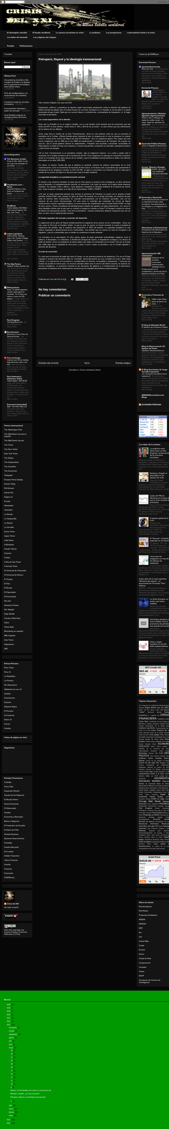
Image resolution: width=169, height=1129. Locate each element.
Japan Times (9, 536)
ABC (6, 649)
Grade (141, 945)
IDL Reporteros (10, 685)
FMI (156, 753)
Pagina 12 (8, 497)
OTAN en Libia (157, 799)
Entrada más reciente (48, 363)
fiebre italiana (152, 844)
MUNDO (156, 781)
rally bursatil (161, 848)
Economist (8, 873)
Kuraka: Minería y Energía (153, 167)
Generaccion (9, 698)
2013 (9, 1025)
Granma (7, 553)
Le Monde (8, 514)
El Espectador (10, 592)
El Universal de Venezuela (15, 570)
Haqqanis (163, 763)
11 (12, 1081)
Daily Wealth (9, 614)
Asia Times (8, 640)
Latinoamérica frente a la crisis (141, 33)
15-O (140, 705)
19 (12, 1064)
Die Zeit (7, 601)
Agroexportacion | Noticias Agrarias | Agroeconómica (154, 114)
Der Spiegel (9, 609)
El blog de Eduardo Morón (153, 325)
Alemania (162, 705)
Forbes (7, 558)
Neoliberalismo (158, 792)
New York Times (11, 454)
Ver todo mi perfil (11, 907)
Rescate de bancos (146, 821)
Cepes (141, 971)
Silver (142, 432)
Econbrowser (13, 332)
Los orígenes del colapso (44, 37)
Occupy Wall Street (150, 801)
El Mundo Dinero (11, 799)
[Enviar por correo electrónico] (77, 279)
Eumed (142, 950)
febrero (12, 1112)
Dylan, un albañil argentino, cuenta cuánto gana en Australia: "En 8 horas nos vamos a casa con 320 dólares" (17, 294)
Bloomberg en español (13, 631)
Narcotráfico (148, 792)
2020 (9, 1005)
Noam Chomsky (151, 794)
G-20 (161, 753)
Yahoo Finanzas (11, 860)
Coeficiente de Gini (155, 721)
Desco (141, 954)
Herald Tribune (10, 549)
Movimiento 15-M (155, 788)
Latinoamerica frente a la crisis (151, 774)
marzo (11, 1109)
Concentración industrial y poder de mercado (15, 109)
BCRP (141, 976)
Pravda (7, 501)
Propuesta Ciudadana (148, 915)
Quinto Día (8, 493)
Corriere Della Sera (12, 618)
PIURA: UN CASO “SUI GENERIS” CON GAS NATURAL (160, 171)
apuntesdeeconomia (151, 67)
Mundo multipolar (149, 790)
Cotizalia (7, 782)
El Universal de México (13, 575)
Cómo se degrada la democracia (154, 146)
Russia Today (9, 484)
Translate (8, 54)
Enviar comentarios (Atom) (90, 370)
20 (12, 1061)
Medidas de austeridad (147, 783)
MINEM (142, 919)
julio (10, 1041)
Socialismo (142, 835)
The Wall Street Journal (14, 440)
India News (8, 540)
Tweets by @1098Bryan (149, 54)
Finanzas (8, 869)
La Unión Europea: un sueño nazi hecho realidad (159, 601)
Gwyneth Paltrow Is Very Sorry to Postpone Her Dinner (16, 191)
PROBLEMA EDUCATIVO (147, 806)
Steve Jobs (150, 835)
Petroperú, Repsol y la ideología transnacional (27, 1097)
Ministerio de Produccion (156, 786)
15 (12, 1074)
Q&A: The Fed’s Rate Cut (17, 407)
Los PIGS (154, 776)
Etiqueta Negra (10, 707)
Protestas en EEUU (151, 815)
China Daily (9, 627)
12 (12, 1077)
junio (11, 1044)
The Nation (8, 458)
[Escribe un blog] (79, 279)
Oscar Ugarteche (153, 804)
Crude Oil (143, 420)
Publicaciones (26, 46)
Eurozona (143, 753)
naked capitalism (14, 234)
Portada (10, 46)
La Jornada (9, 527)
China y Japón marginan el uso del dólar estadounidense (159, 644)
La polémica (94, 33)
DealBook (11, 206)
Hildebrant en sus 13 (13, 689)
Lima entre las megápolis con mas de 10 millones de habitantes (159, 559)
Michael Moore (143, 786)
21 (12, 1057)
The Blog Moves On (15, 322)
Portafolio (8, 843)
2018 (9, 1011)
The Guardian (10, 466)
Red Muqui (143, 911)
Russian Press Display (13, 480)
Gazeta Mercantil (11, 847)
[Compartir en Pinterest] (87, 279)
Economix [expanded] (17, 404)
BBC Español (9, 635)
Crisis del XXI (13, 904)
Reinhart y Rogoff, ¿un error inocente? (24, 1094)
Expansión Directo (11, 791)
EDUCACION (144, 746)
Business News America (14, 838)
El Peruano (8, 711)
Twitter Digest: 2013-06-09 (17, 381)
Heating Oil (144, 427)
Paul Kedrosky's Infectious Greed (14, 377)
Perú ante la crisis (160, 810)
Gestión (7, 694)
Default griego (150, 741)
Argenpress (9, 644)
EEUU (153, 746)
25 (12, 1054)
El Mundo (8, 588)
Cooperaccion (145, 963)
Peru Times (9, 668)
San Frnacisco (153, 828)
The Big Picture (14, 264)
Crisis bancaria (144, 732)
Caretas (7, 728)
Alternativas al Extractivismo (154, 228)
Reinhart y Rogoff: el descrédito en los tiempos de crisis (158, 475)
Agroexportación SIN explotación (151, 254)
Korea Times (9, 531)
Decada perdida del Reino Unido (151, 739)
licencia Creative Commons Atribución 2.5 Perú (15, 933)
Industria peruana (145, 769)
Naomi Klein (160, 790)
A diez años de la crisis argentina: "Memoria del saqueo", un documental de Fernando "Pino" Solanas (153, 582)
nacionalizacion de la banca (147, 848)
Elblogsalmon (13, 287)
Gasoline (143, 425)
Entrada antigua (123, 363)
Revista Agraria (145, 906)
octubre (12, 1031)
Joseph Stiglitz (148, 771)
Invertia (7, 864)
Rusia (160, 826)
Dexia (154, 744)
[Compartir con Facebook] (84, 279)
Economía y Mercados (13, 817)
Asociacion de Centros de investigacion (149, 981)
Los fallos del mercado (17, 37)
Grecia (141, 760)
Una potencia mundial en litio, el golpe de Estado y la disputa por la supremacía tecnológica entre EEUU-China (17, 83)
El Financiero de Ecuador (14, 825)
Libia (147, 776)
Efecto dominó (162, 746)
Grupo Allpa (144, 941)
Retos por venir (148, 69)
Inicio (87, 363)
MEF (141, 928)
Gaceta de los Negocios (14, 795)
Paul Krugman (13, 320)
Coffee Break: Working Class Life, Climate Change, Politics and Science (17, 238)
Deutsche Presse (11, 605)
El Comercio (9, 715)
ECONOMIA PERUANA (151, 405)
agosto (12, 1038)
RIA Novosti (9, 488)
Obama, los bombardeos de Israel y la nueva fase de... (31, 1090)
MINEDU (142, 924)
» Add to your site (162, 436)
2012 (9, 1120)
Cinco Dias (8, 786)
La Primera (8, 681)
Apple (158, 707)
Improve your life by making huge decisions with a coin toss (17, 362)
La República (9, 676)
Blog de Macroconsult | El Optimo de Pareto (153, 347)
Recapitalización (144, 819)
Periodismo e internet (146, 810)
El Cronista (8, 851)
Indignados (142, 767)
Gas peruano (154, 756)
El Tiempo (8, 579)
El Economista (10, 596)
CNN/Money (9, 877)
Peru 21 (7, 672)
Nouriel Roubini (156, 797)
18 (12, 1067)
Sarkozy (142, 830)
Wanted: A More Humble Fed (18, 266)
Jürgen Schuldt (158, 771)
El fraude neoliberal (41, 33)
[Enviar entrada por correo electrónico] (72, 279)
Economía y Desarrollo (152, 197)
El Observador (10, 808)
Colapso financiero (153, 724)
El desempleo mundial (17, 33)
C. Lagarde (152, 715)
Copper (142, 435)
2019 (9, 1008)
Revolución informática (149, 824)
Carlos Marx (143, 721)
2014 (9, 1021)
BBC (162, 707)
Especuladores (144, 751)
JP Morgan (156, 769)
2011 (9, 1123)
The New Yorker (11, 449)
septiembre (13, 1034)
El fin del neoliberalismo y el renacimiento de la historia (15, 94)
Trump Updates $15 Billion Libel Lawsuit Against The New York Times (17, 210)
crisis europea (145, 842)
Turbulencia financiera (151, 839)
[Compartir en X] (82, 279)
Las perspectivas (113, 33)
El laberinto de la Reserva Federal (155, 327)
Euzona (151, 753)
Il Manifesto (9, 545)
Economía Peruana (150, 88)
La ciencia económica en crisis (70, 33)
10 (12, 1084)
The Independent (11, 462)
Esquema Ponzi (157, 751)
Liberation (8, 510)
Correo (7, 724)
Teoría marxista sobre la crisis (150, 837)
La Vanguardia (10, 519)
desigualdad (155, 842)
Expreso (7, 702)
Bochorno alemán (154, 712)
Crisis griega (154, 735)
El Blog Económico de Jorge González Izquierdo (154, 370)
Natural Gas (144, 422)
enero (11, 1115)
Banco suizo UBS (157, 710)
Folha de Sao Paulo (12, 562)
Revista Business (11, 834)
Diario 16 (8, 719)
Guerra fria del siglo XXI (149, 763)
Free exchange (13, 358)
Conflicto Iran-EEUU (147, 728)
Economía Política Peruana (154, 144)
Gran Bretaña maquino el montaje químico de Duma (15, 116)
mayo (11, 1048)
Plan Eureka (157, 813)
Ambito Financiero (11, 856)
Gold (141, 430)
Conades (142, 967)
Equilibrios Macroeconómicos (153, 351)
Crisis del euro (144, 735)
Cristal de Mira (145, 958)
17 (12, 1071)
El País (7, 584)
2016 (9, 1015)
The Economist (10, 471)
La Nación (8, 523)
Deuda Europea (145, 744)
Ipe (140, 932)
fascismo (142, 844)
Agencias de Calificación (151, 705)
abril (11, 1105)
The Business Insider (16, 159)
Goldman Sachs (146, 758)
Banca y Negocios (11, 821)
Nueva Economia (11, 804)
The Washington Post (13, 430)
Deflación (159, 741)
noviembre (13, 1028)
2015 (9, 1018)
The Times (8, 445)
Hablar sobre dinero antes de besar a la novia (159, 301)
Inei (140, 937)
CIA (158, 715)
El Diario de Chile (11, 830)
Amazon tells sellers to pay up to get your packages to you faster (17, 163)
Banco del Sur (144, 710)
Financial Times (10, 566)
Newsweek (8, 505)
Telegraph (8, 475)
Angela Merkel (150, 708)
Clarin (6, 623)
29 (12, 1051)
